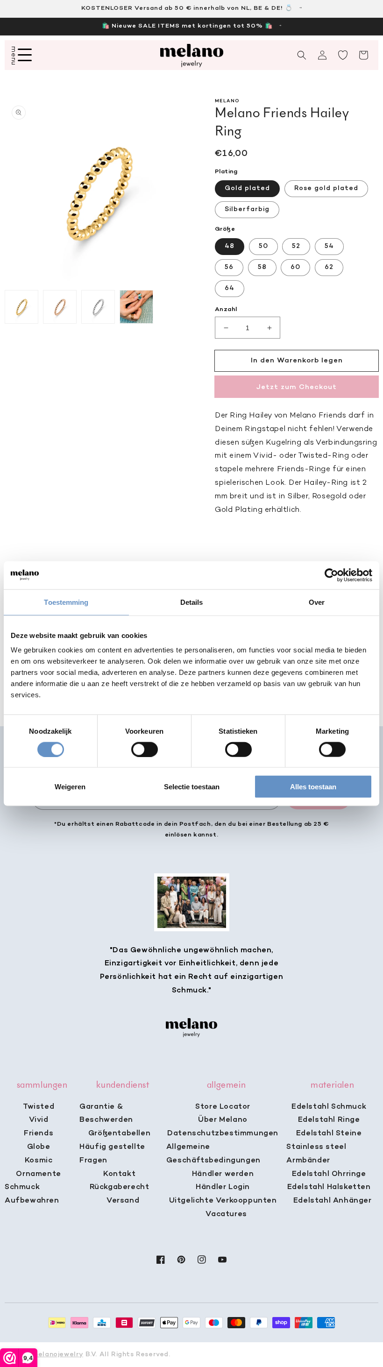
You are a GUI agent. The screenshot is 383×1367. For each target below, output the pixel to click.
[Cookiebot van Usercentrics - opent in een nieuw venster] (331, 575)
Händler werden (223, 1174)
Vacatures (226, 1214)
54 (329, 246)
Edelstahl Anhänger (332, 1201)
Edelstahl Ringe (329, 1120)
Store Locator (222, 1107)
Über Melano (223, 1120)
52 (296, 246)
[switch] (144, 749)
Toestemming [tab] (66, 602)
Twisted (38, 1107)
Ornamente (38, 1174)
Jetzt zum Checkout (296, 387)
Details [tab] (191, 602)
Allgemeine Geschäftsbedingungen (213, 1154)
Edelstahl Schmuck (328, 1107)
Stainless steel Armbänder (316, 1154)
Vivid (39, 1120)
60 (295, 267)
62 (329, 267)
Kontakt (119, 1174)
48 (229, 246)
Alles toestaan (313, 787)
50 (263, 246)
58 (262, 267)
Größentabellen (119, 1133)
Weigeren (70, 787)
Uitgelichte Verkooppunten (223, 1201)
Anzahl (226, 309)
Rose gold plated (326, 188)
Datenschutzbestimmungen (222, 1133)
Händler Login (223, 1187)
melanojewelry (57, 1354)
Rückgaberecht (119, 1187)
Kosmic (39, 1160)
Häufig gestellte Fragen (112, 1154)
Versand (122, 1201)
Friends (38, 1133)
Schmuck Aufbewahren (32, 1194)
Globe (38, 1147)
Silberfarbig (247, 209)
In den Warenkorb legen (297, 360)
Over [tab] (317, 602)
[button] (301, 55)
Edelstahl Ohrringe (329, 1174)
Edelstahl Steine (329, 1133)
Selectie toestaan (192, 787)
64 (229, 288)
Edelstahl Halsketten (329, 1187)
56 (229, 267)
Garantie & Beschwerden (106, 1114)
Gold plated (247, 188)
